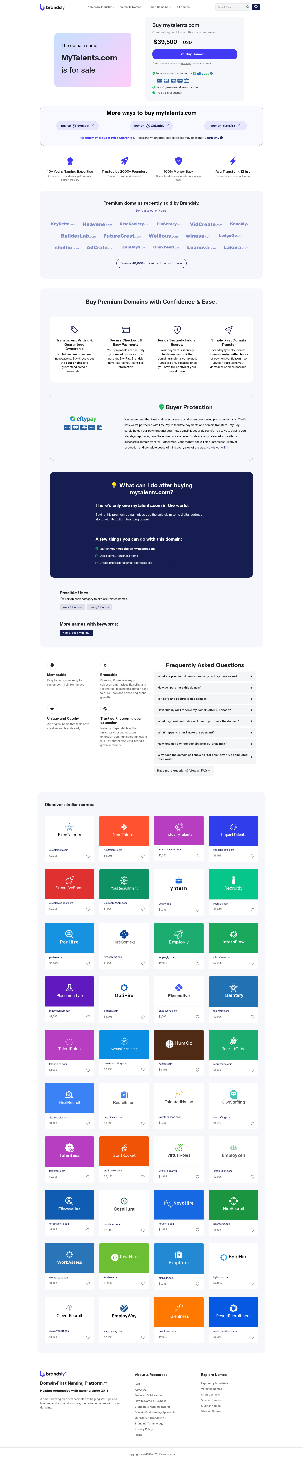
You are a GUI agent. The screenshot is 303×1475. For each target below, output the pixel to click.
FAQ (137, 1384)
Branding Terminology (149, 1423)
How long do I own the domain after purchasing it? (192, 743)
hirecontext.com (113, 957)
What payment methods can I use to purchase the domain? (198, 721)
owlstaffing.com (222, 1117)
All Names (183, 6)
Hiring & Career (99, 607)
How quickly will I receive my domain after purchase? (194, 710)
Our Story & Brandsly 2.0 (150, 1417)
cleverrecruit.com (59, 1331)
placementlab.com (59, 1010)
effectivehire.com (59, 1223)
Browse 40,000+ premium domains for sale (151, 263)
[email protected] (165, 562)
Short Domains (159, 6)
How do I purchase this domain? (180, 687)
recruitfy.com (220, 903)
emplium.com (166, 1278)
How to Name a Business (150, 1400)
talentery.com (221, 1010)
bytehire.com (220, 1277)
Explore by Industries (214, 1383)
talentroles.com (58, 1064)
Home (138, 1434)
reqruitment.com (113, 1117)
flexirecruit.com (58, 1117)
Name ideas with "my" (76, 632)
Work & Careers (72, 607)
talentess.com (57, 1171)
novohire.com (166, 1223)
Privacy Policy (144, 1429)
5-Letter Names (211, 1400)
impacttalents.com (223, 850)
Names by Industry (100, 6)
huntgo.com (165, 1063)
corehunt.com (112, 1224)
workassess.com (58, 1277)
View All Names (211, 1411)
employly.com (166, 957)
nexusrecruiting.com (115, 1063)
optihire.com (111, 1011)
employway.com (113, 1331)
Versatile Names (130, 6)
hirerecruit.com (222, 1224)
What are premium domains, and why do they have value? (197, 676)
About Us (140, 1389)
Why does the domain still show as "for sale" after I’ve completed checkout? (203, 757)
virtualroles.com (168, 1170)
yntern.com (165, 903)
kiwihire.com (111, 1277)
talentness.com (167, 1331)
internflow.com (221, 957)
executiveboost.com (61, 903)
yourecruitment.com (115, 903)
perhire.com (56, 957)
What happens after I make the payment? (186, 732)
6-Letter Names (211, 1405)
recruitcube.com (222, 1064)
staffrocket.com (113, 1170)
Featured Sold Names (148, 1395)
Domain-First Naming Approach (155, 1412)
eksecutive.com (168, 1010)
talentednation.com (170, 1117)
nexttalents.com (113, 850)
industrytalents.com (170, 849)
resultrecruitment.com (225, 1331)
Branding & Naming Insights (152, 1406)
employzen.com (222, 1171)
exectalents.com (58, 850)
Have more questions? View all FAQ (182, 770)
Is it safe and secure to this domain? (183, 698)
